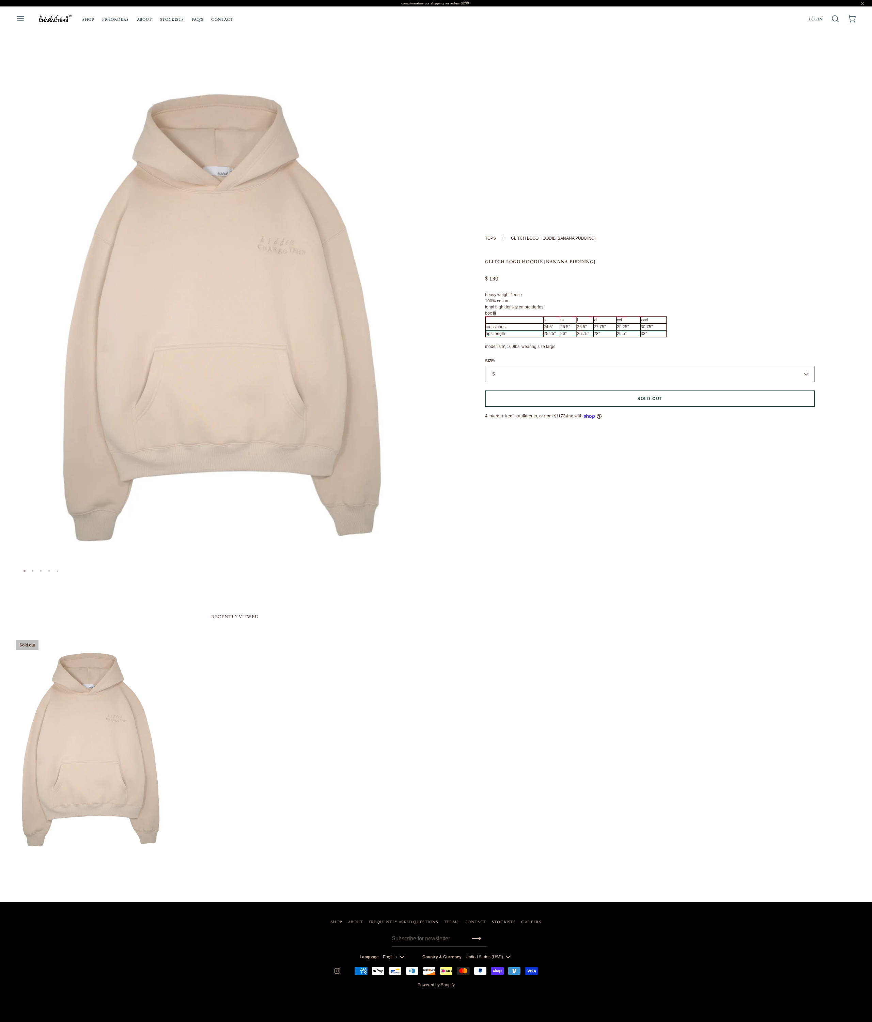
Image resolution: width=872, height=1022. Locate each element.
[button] (420, 73)
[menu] (20, 19)
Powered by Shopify (436, 985)
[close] (835, 19)
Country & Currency (442, 957)
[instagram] (337, 971)
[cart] (851, 19)
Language (369, 957)
